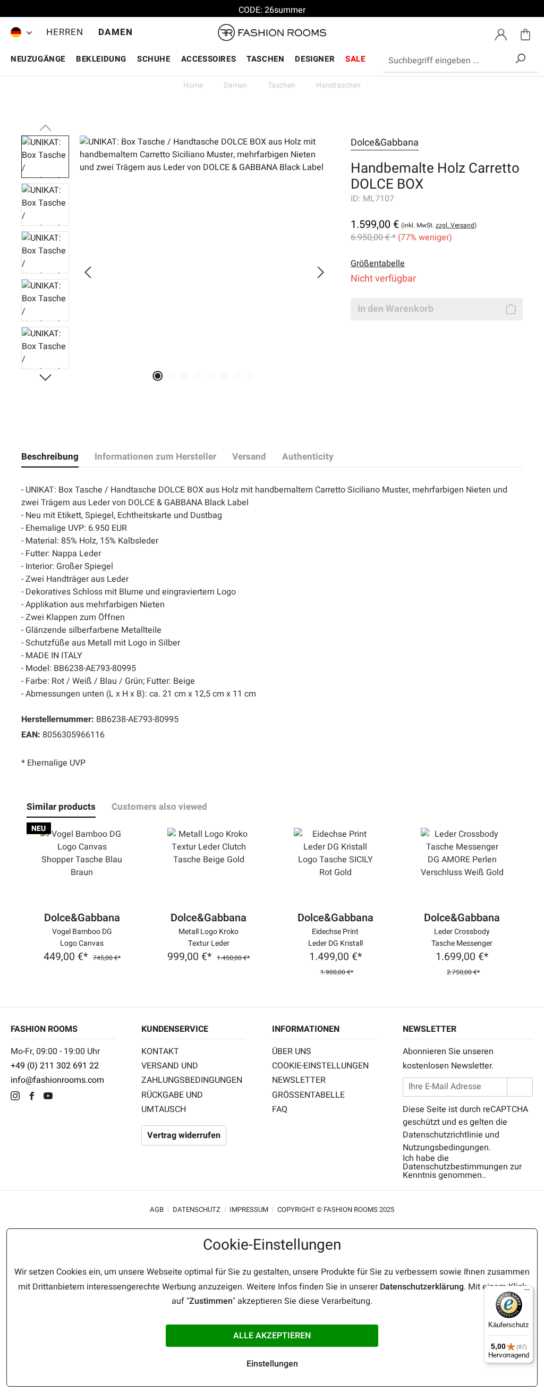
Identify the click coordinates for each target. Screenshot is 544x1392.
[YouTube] (51, 1097)
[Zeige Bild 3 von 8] (185, 376)
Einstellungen (272, 1363)
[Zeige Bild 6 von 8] (224, 376)
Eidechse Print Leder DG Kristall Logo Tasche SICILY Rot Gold (335, 936)
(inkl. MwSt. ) (439, 225)
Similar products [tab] (61, 806)
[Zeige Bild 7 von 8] (238, 376)
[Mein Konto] (501, 33)
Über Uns (291, 1051)
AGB (157, 1209)
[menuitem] (18, 32)
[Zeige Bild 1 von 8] (158, 376)
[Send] (520, 1086)
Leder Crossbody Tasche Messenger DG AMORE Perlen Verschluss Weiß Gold (461, 936)
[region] (175, 272)
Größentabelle (308, 1095)
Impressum (249, 1209)
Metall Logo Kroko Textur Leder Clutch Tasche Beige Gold (208, 936)
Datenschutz (196, 1209)
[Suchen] (520, 56)
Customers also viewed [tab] (159, 806)
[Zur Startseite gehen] (272, 32)
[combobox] (461, 61)
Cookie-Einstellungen (320, 1065)
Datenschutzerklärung (422, 1286)
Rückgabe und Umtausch (172, 1102)
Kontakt (160, 1051)
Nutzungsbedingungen (446, 1147)
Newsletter (299, 1080)
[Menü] (527, 1292)
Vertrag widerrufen (183, 1135)
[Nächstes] (321, 272)
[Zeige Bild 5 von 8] (211, 376)
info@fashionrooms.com (57, 1080)
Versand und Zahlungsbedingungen (191, 1073)
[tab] (50, 457)
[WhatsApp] (66, 1097)
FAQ (279, 1109)
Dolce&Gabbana (385, 142)
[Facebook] (34, 1097)
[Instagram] (18, 1097)
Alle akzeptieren (272, 1335)
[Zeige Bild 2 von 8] (171, 376)
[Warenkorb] (525, 33)
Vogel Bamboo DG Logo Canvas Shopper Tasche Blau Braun (82, 936)
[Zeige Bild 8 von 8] (251, 376)
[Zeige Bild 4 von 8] (198, 376)
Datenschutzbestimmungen (455, 1166)
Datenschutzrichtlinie (443, 1134)
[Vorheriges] (88, 272)
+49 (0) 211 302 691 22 (55, 1065)
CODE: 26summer (272, 10)
